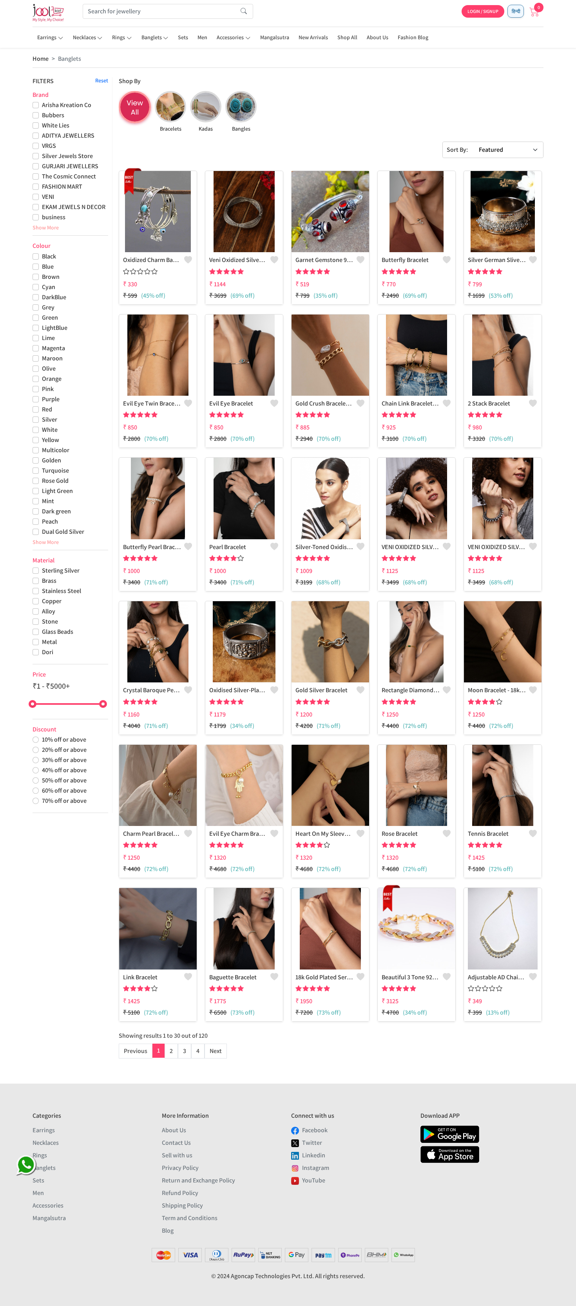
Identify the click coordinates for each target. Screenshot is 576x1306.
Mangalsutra (274, 37)
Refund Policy (180, 1193)
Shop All (347, 37)
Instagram (315, 1168)
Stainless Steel (61, 591)
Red (47, 409)
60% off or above (64, 790)
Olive (49, 368)
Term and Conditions (189, 1218)
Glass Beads (57, 632)
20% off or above (64, 750)
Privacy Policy (180, 1168)
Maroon (52, 358)
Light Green (57, 491)
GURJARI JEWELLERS (70, 166)
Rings (118, 37)
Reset (101, 80)
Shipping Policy (182, 1205)
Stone (50, 621)
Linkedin (313, 1155)
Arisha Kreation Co (66, 105)
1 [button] (158, 1050)
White (50, 430)
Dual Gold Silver (63, 531)
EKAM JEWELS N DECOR (73, 207)
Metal (49, 642)
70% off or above (64, 801)
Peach (50, 521)
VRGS (49, 146)
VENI (48, 197)
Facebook (315, 1130)
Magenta (53, 348)
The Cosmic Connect (69, 176)
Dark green (56, 511)
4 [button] (197, 1051)
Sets (183, 37)
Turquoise (55, 470)
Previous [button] (135, 1051)
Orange (52, 379)
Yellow (50, 440)
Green (50, 317)
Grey (48, 307)
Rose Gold (55, 481)
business (53, 217)
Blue (48, 266)
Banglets (151, 37)
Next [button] (216, 1051)
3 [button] (184, 1051)
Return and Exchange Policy (198, 1180)
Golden (51, 460)
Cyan (48, 287)
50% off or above (64, 780)
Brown (51, 277)
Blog (168, 1230)
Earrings (46, 37)
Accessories (230, 37)
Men (202, 37)
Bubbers (53, 115)
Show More (46, 227)
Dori (47, 652)
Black (49, 256)
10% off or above (64, 739)
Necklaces (84, 37)
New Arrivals (313, 37)
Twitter (312, 1143)
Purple (51, 399)
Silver (49, 419)
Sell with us (177, 1155)
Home (41, 59)
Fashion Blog (413, 37)
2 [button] (171, 1051)
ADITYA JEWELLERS (68, 135)
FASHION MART (62, 186)
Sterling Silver (61, 570)
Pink (48, 389)
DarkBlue (54, 297)
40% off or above (64, 770)
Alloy (48, 611)
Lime (48, 338)
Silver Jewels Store (67, 156)
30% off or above (64, 760)
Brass (49, 581)
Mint (48, 501)
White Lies (55, 125)
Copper (52, 601)
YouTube (313, 1180)
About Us (377, 37)
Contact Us (176, 1143)
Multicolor (55, 450)
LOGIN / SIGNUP (482, 11)
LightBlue (54, 328)
